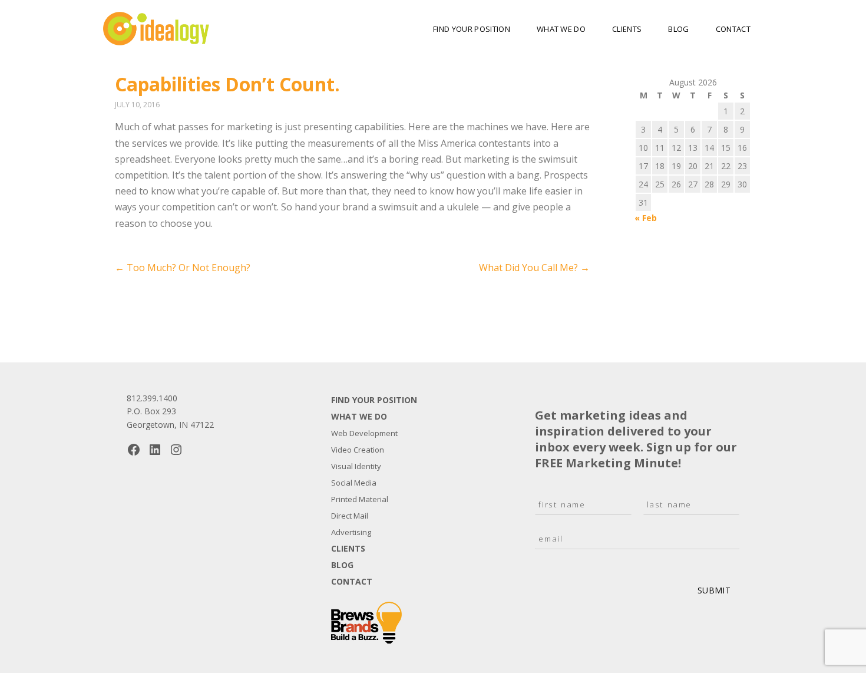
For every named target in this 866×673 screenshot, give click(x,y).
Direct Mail (349, 515)
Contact (733, 29)
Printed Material (359, 499)
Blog (678, 29)
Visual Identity (356, 466)
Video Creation (357, 449)
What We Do (561, 29)
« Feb (645, 217)
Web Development (364, 433)
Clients (627, 29)
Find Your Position (471, 29)
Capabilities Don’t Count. (227, 84)
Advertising (351, 532)
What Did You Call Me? (534, 267)
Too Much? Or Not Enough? (182, 267)
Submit (714, 590)
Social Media (353, 482)
